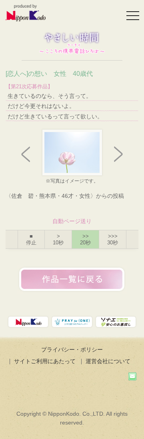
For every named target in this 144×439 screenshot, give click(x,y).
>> (85, 239)
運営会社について (108, 361)
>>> (112, 239)
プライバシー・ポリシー (72, 349)
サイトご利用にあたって (45, 361)
